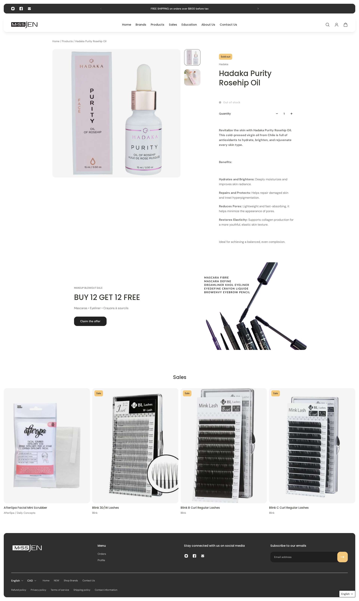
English (15, 580)
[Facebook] (21, 8)
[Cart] (345, 25)
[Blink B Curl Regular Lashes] (224, 445)
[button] (347, 594)
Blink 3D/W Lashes (105, 507)
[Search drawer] (327, 25)
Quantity (225, 114)
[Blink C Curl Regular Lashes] (312, 445)
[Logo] (24, 24)
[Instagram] (13, 8)
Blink (95, 512)
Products (67, 41)
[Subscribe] (342, 557)
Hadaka (223, 64)
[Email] (29, 8)
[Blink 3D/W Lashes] (135, 445)
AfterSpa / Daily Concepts (19, 512)
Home (56, 41)
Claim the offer (90, 321)
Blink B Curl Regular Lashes (200, 507)
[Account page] (336, 25)
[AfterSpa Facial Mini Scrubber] (47, 445)
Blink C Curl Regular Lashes (289, 507)
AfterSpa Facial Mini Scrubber (25, 507)
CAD (30, 580)
